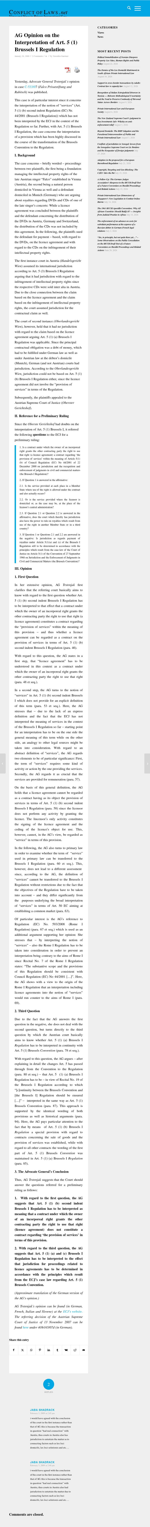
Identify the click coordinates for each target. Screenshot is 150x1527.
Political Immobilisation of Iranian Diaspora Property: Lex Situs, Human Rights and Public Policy (118, 60)
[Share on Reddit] (75, 1350)
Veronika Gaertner (60, 56)
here (26, 1327)
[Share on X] (22, 1350)
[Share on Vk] (66, 1350)
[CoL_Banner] (38, 12)
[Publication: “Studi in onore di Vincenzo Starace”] (3, 763)
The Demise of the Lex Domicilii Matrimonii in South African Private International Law (118, 72)
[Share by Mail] (83, 1350)
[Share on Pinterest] (40, 1350)
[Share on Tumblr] (57, 1350)
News (100, 37)
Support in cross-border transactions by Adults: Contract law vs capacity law (119, 84)
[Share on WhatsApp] (31, 1350)
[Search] (127, 8)
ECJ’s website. (73, 1311)
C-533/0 (29, 86)
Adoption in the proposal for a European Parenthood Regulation (116, 161)
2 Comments (37, 56)
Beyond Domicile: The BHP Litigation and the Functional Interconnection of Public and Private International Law (118, 134)
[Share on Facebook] (13, 1350)
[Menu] (136, 8)
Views (101, 32)
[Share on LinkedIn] (48, 1350)
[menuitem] (127, 8)
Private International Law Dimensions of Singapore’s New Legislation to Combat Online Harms (119, 198)
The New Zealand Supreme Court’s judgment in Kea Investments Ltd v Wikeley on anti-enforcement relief (119, 121)
